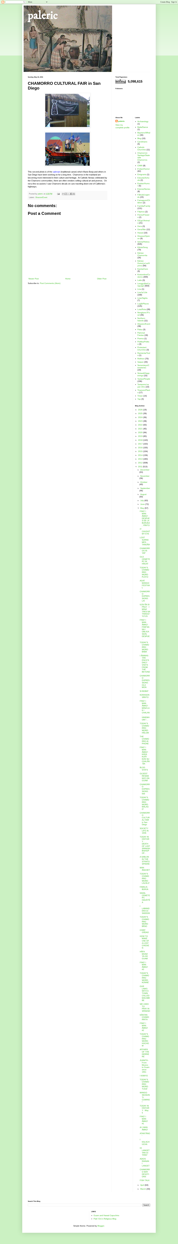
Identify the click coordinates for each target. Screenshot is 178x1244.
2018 (140, 440)
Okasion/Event (41, 197)
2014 (140, 455)
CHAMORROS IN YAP (145, 550)
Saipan (140, 362)
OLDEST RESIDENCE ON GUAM (144, 777)
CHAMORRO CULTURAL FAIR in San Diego (145, 819)
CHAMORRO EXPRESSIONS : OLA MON (145, 681)
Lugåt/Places (143, 304)
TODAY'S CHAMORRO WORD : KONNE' (144, 978)
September (145, 488)
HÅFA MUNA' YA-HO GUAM (144, 955)
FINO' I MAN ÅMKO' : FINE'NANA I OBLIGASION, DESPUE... (145, 629)
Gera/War (141, 229)
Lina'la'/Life (142, 292)
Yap (139, 399)
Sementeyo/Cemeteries (143, 366)
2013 (140, 459)
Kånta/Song (142, 247)
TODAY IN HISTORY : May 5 (144, 1109)
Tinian (140, 396)
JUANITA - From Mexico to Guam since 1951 (144, 1066)
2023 (140, 421)
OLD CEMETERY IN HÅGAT (145, 560)
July (142, 500)
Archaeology (142, 121)
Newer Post (34, 279)
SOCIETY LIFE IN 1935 (144, 830)
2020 (140, 432)
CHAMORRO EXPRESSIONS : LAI (145, 596)
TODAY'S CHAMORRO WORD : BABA (144, 647)
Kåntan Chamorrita (142, 254)
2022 (140, 425)
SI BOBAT (144, 691)
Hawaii (140, 233)
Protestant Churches (141, 348)
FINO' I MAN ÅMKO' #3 (144, 965)
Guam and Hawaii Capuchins (106, 1215)
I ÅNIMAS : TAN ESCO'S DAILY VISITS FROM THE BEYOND (145, 663)
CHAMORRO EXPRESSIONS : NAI (145, 789)
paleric (43, 15)
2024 (140, 417)
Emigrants (141, 174)
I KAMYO (144, 1076)
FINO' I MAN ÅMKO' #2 (144, 1026)
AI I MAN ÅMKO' (144, 1128)
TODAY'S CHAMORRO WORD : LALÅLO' (145, 878)
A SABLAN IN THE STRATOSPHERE (145, 860)
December (144, 470)
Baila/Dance (142, 127)
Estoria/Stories (143, 189)
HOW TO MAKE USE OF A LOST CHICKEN (144, 942)
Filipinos (141, 212)
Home (68, 279)
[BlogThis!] (66, 193)
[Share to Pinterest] (73, 193)
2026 (140, 410)
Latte (139, 280)
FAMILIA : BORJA (144, 888)
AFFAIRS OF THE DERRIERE (144, 1052)
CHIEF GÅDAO (144, 931)
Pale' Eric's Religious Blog (105, 1219)
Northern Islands (141, 319)
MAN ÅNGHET (145, 869)
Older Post (101, 279)
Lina (139, 289)
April (142, 1185)
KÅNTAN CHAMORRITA (144, 1017)
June (142, 504)
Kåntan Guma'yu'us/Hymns (143, 263)
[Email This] (63, 193)
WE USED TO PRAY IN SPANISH (145, 1007)
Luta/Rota (141, 309)
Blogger (100, 1226)
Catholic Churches (141, 148)
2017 (140, 444)
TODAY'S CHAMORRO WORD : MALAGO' (144, 803)
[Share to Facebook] (71, 193)
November (144, 476)
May (142, 508)
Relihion (140, 358)
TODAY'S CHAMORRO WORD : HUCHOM (144, 1040)
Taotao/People (143, 379)
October (143, 482)
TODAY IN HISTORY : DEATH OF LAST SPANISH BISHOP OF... (145, 845)
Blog (139, 138)
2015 (140, 451)
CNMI (139, 165)
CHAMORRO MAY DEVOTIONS (145, 1173)
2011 (140, 466)
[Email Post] (58, 194)
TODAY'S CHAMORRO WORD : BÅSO (144, 921)
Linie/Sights (142, 298)
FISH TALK (144, 1180)
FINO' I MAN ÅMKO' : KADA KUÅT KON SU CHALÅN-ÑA (145, 755)
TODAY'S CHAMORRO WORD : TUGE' (144, 1084)
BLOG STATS (144, 768)
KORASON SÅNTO (144, 696)
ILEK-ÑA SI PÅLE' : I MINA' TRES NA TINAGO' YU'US (145, 610)
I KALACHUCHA (144, 1141)
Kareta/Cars (142, 269)
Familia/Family (143, 206)
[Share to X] (68, 193)
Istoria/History (143, 242)
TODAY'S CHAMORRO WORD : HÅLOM (144, 728)
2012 (140, 463)
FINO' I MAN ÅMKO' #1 (144, 1120)
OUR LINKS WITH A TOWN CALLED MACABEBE (145, 993)
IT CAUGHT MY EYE (145, 531)
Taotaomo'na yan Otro (143, 385)
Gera (139, 226)
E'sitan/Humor (143, 169)
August (143, 494)
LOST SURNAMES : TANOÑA (145, 541)
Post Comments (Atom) (50, 283)
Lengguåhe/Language (143, 284)
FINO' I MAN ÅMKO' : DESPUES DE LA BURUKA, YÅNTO (145, 518)
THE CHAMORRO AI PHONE (144, 740)
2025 (140, 413)
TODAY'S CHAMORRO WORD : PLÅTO (144, 572)
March (143, 1189)
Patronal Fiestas (141, 334)
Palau (139, 329)
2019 (140, 436)
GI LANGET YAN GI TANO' (145, 1151)
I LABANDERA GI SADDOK (145, 909)
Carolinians (142, 142)
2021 (140, 429)
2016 (140, 447)
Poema (140, 338)
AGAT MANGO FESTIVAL (145, 584)
